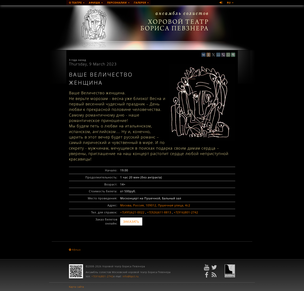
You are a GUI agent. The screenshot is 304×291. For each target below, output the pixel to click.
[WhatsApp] (228, 55)
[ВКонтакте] (203, 55)
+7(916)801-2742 (186, 212)
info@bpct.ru (131, 276)
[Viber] (223, 55)
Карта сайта (76, 286)
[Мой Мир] (218, 55)
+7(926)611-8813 (159, 212)
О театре (76, 2)
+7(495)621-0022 (132, 212)
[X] (213, 55)
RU (229, 2)
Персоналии (117, 2)
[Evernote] (233, 55)
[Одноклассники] (208, 55)
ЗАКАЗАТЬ (131, 221)
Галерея (140, 2)
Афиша (95, 2)
